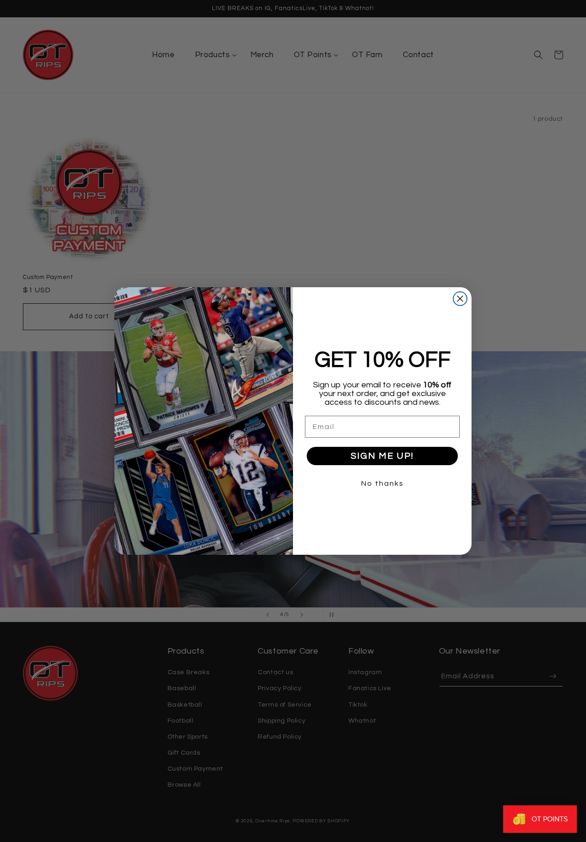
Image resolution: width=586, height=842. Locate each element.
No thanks (382, 483)
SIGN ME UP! (382, 456)
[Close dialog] (460, 299)
